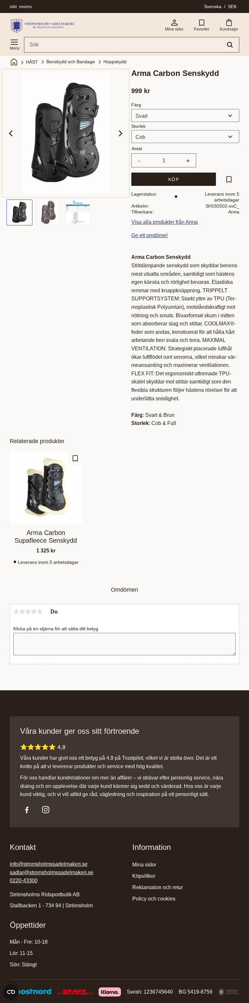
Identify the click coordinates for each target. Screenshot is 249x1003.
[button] (14, 43)
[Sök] (230, 44)
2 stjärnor (22, 611)
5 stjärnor (39, 611)
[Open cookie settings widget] (11, 992)
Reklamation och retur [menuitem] (157, 887)
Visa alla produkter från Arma (164, 222)
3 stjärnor (28, 611)
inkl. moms (21, 6)
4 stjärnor (34, 611)
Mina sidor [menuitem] (144, 864)
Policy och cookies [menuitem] (153, 898)
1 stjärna (16, 611)
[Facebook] (27, 809)
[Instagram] (46, 809)
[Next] (120, 133)
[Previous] (11, 133)
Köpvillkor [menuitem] (143, 876)
